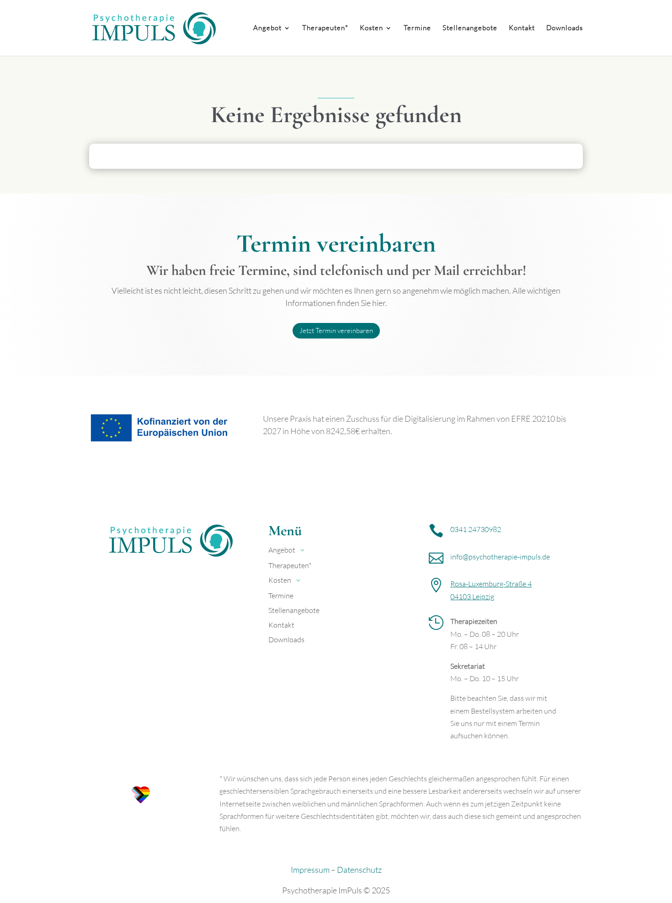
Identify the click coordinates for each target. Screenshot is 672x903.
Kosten (371, 28)
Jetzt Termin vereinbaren (336, 330)
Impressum (310, 870)
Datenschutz (359, 870)
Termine (417, 28)
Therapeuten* (325, 28)
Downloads (564, 28)
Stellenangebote (470, 28)
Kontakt (522, 28)
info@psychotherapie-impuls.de (500, 556)
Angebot (267, 28)
